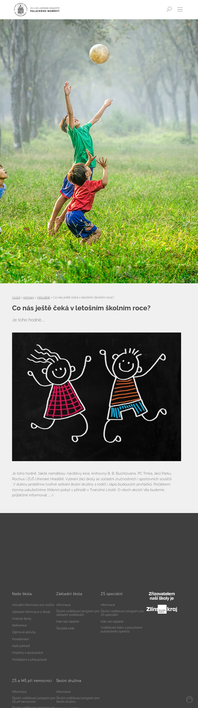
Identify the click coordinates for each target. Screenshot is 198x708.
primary (28, 297)
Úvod (16, 297)
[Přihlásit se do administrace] (189, 699)
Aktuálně (43, 297)
